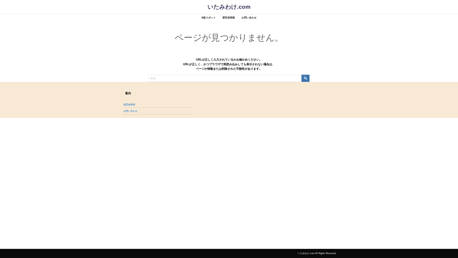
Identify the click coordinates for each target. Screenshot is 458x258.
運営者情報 (228, 17)
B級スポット (208, 17)
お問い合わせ (249, 17)
